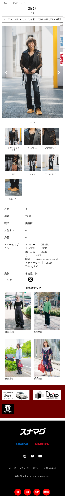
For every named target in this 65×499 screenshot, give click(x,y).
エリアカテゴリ (11, 19)
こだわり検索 (42, 19)
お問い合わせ (50, 468)
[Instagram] (24, 456)
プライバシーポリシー (29, 468)
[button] (6, 72)
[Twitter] (32, 456)
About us (12, 468)
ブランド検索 (55, 19)
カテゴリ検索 (28, 19)
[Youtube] (40, 456)
